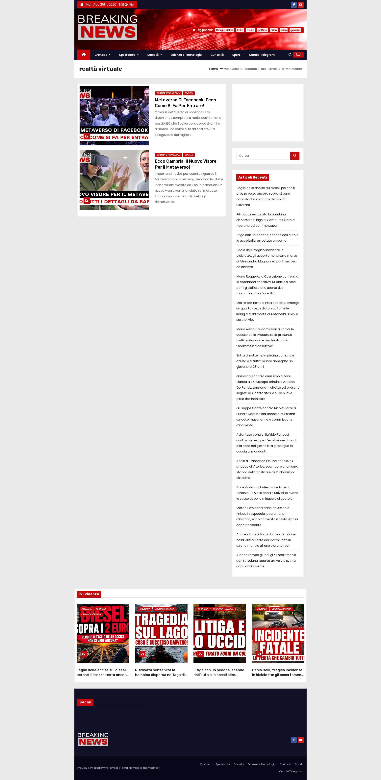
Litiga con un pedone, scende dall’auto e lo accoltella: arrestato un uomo (218, 675)
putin (274, 30)
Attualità (86, 608)
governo (295, 30)
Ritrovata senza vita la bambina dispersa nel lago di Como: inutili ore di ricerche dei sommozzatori (265, 220)
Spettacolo (128, 55)
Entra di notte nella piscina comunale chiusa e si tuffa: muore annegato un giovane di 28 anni (265, 361)
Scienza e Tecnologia (186, 55)
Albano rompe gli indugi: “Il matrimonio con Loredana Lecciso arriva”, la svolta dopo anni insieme (266, 561)
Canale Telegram (262, 55)
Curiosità (217, 55)
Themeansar (151, 768)
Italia (240, 30)
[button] (290, 54)
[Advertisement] (267, 112)
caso (283, 30)
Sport (236, 55)
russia (250, 30)
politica (262, 30)
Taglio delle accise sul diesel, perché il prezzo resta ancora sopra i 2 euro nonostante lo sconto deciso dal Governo (102, 677)
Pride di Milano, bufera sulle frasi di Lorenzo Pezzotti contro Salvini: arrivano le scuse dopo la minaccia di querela (267, 493)
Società (153, 55)
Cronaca (101, 55)
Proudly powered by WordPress (98, 768)
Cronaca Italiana (91, 614)
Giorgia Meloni (225, 30)
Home (213, 69)
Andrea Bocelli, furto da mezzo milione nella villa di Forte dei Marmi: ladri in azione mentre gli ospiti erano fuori (266, 540)
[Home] (83, 55)
